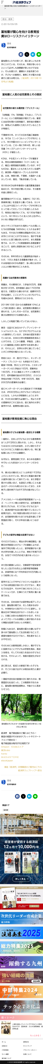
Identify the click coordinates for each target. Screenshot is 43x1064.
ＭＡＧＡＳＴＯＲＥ (10, 757)
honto (4, 754)
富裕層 (6, 810)
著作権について (6, 1058)
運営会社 (26, 1042)
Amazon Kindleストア (12, 747)
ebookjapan (7, 761)
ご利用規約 (5, 1050)
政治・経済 (7, 19)
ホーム (4, 1042)
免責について (27, 1054)
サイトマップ (27, 1046)
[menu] (2, 2)
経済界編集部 (11, 47)
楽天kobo (5, 750)
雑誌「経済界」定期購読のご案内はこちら (23, 767)
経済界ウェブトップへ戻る (30, 770)
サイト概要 (5, 1054)
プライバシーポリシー (30, 1050)
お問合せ (4, 1046)
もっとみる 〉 (36, 1035)
